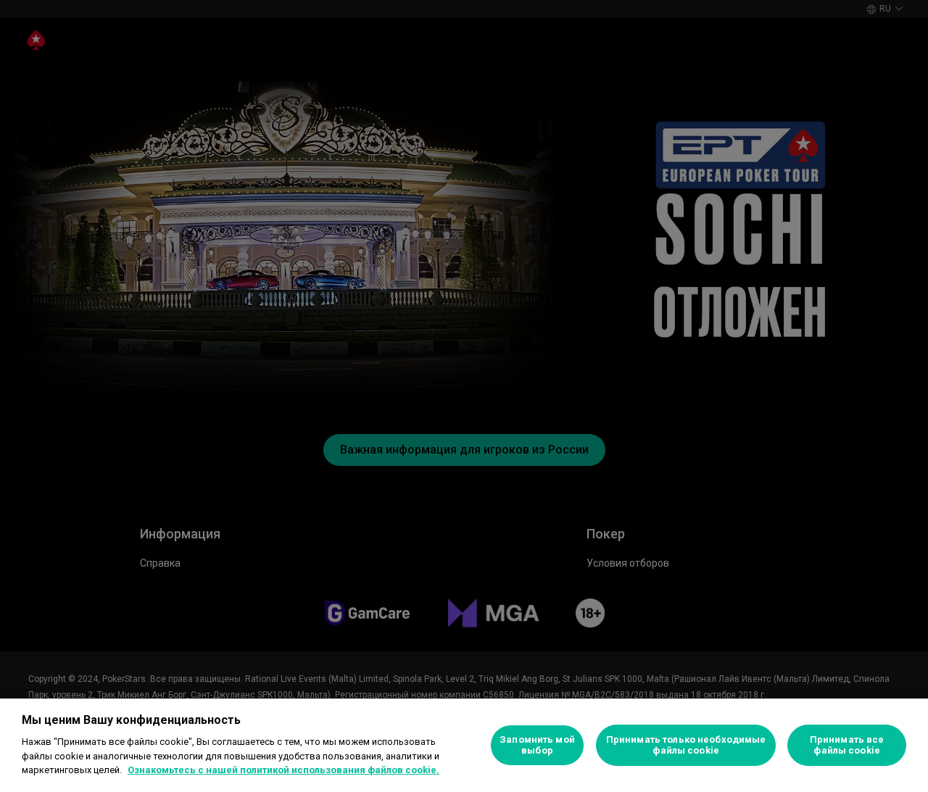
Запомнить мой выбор (537, 745)
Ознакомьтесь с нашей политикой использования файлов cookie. (283, 769)
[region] (464, 745)
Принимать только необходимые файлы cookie (686, 745)
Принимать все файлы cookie (847, 745)
